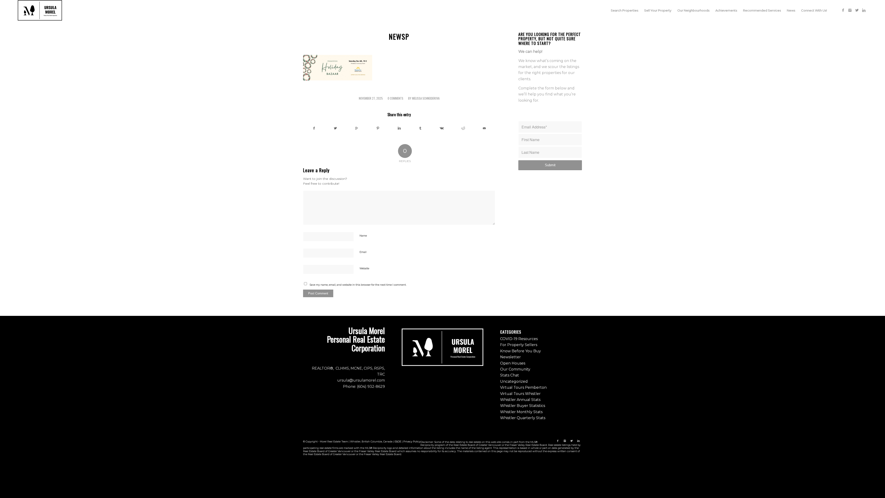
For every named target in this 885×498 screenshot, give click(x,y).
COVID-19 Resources (519, 339)
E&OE (398, 441)
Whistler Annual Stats (520, 399)
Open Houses (512, 363)
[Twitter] (856, 10)
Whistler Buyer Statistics (522, 405)
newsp (399, 36)
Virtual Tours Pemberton (523, 387)
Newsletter (510, 357)
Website (364, 268)
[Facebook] (843, 10)
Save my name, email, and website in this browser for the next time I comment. (358, 284)
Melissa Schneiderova (426, 98)
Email (363, 252)
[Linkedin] (863, 10)
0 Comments (395, 98)
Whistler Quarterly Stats (522, 418)
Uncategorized (514, 381)
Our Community (515, 369)
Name (363, 235)
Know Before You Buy (520, 351)
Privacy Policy (411, 441)
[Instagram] (850, 10)
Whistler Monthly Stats (521, 412)
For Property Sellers (518, 345)
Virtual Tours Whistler (520, 393)
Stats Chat (509, 375)
